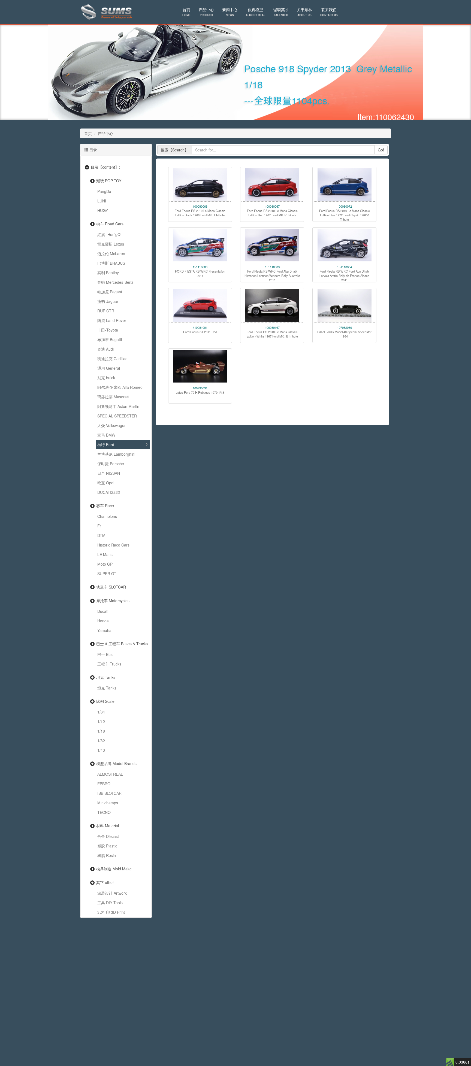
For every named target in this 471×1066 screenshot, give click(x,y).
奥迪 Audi (105, 349)
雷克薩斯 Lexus (110, 244)
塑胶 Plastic (107, 846)
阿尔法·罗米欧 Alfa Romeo (120, 387)
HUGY (102, 210)
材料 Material (107, 825)
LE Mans (105, 554)
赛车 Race (105, 505)
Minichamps (107, 802)
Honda (103, 620)
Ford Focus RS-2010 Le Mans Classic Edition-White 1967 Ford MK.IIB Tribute (272, 334)
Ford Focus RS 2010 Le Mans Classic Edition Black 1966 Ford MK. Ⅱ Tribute (200, 212)
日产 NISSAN (108, 473)
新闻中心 (229, 12)
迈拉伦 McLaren (111, 253)
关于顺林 (304, 12)
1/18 (101, 731)
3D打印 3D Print (111, 912)
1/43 (101, 750)
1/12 (101, 721)
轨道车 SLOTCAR (111, 587)
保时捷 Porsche (110, 463)
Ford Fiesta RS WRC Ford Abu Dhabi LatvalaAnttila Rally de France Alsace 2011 (344, 275)
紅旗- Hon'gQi (109, 234)
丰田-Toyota (107, 330)
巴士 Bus (105, 654)
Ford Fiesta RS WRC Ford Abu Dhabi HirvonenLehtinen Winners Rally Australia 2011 (272, 275)
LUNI (101, 201)
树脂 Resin (106, 855)
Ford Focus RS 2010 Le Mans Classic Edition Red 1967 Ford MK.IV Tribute (272, 212)
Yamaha (104, 630)
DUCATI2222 (108, 492)
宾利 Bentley (108, 272)
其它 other (105, 882)
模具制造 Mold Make (114, 868)
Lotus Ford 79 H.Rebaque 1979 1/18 (200, 392)
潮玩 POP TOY (108, 180)
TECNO (104, 812)
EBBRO (103, 783)
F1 (99, 525)
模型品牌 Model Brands (116, 763)
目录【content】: (105, 167)
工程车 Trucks (109, 664)
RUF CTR (105, 310)
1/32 (101, 740)
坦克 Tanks (105, 677)
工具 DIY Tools (110, 902)
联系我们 (329, 12)
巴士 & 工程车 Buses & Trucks (122, 643)
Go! (381, 150)
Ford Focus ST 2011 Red (200, 332)
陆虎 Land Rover (111, 320)
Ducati (102, 611)
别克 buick (106, 377)
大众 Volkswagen (111, 425)
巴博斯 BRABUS (111, 263)
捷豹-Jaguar (107, 301)
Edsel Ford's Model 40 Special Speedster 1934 (344, 334)
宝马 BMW (106, 435)
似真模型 (255, 12)
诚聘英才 (281, 12)
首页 (186, 12)
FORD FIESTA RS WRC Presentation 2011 (200, 273)
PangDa (104, 191)
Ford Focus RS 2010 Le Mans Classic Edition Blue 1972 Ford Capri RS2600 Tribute (344, 215)
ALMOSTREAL (110, 774)
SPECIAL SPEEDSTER (117, 416)
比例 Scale (105, 701)
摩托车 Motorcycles (112, 600)
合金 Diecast (108, 836)
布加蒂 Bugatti (109, 339)
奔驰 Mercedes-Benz (115, 282)
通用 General (108, 368)
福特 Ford (105, 444)
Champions (107, 516)
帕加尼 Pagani (109, 291)
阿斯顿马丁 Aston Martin (118, 406)
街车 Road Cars (109, 223)
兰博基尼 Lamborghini (116, 454)
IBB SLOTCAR (109, 793)
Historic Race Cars (113, 545)
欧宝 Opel (105, 482)
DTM (101, 535)
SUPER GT (106, 573)
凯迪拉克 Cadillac (112, 358)
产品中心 (206, 12)
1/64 (101, 712)
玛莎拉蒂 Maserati (113, 396)
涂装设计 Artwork (112, 893)
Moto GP (105, 564)
